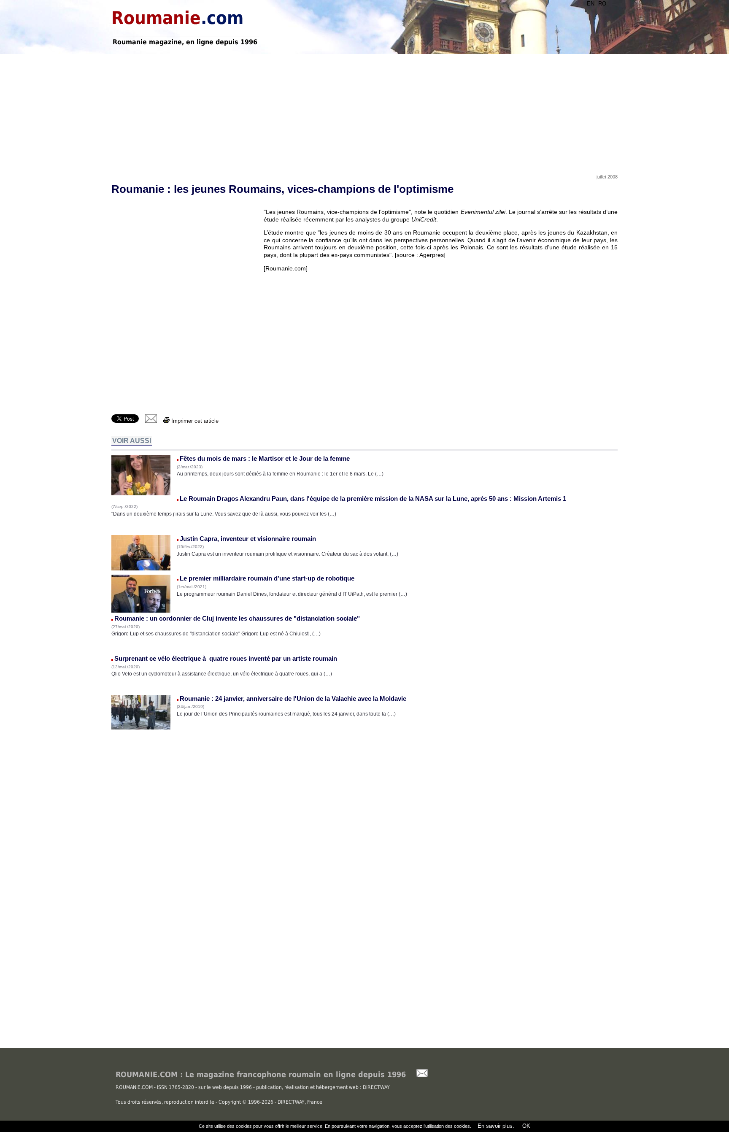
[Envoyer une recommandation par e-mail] (418, 1075)
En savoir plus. (496, 1126)
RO (602, 3)
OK (525, 1126)
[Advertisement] (364, 111)
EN (590, 3)
